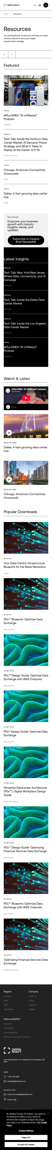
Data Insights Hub (10, 1032)
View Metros (8, 1009)
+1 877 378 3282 (13, 1077)
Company (33, 991)
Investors (32, 1005)
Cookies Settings (26, 1130)
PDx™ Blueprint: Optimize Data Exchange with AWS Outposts (23, 905)
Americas (7, 996)
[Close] (48, 1113)
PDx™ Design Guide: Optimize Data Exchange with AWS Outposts (26, 677)
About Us (32, 996)
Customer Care (10, 1090)
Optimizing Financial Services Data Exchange (26, 961)
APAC (6, 1005)
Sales (6, 1072)
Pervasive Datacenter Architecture (17, 1037)
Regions (7, 991)
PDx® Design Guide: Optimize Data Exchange (26, 733)
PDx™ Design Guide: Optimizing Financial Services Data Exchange (25, 849)
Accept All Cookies (26, 1144)
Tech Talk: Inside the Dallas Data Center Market (24, 301)
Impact (31, 1001)
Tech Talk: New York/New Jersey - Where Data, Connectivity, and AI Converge (25, 276)
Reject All (26, 1137)
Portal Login (11, 1100)
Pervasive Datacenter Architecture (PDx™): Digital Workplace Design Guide (25, 791)
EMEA (6, 1001)
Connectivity (8, 1028)
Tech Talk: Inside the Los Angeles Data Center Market (25, 325)
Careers (32, 1009)
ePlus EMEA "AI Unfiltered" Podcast (20, 348)
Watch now (13, 407)
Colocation (8, 1024)
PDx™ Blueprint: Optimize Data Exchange (23, 621)
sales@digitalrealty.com (16, 1081)
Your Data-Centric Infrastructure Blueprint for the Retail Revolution (25, 565)
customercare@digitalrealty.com (19, 1094)
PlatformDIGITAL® (12, 1019)
